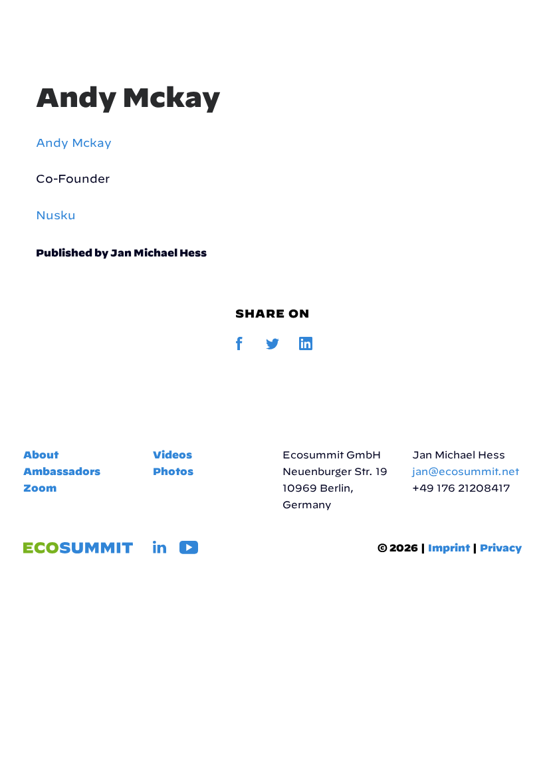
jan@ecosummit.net (465, 471)
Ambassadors (61, 471)
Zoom (39, 488)
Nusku (56, 215)
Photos (173, 471)
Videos (172, 454)
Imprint (449, 547)
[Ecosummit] (93, 28)
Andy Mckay (128, 97)
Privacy (501, 547)
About (40, 454)
